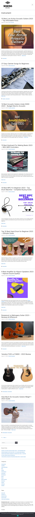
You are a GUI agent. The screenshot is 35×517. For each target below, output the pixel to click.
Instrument (5, 58)
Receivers (3, 480)
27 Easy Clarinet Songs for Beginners (15, 64)
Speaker (2, 485)
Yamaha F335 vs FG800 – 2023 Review (16, 354)
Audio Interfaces (4, 467)
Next (5, 437)
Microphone (3, 474)
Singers (2, 482)
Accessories (3, 464)
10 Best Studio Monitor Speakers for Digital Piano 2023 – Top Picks (13, 453)
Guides (4, 98)
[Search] (16, 443)
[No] (33, 514)
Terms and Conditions (5, 499)
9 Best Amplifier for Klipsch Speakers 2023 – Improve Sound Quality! (17, 272)
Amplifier (3, 465)
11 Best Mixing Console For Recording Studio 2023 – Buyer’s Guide (13, 456)
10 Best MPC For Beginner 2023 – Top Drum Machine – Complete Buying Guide (16, 189)
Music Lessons (4, 479)
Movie (2, 476)
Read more (24, 55)
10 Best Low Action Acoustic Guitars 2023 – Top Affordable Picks (17, 19)
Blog (2, 468)
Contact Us (3, 494)
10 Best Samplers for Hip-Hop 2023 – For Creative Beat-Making (13, 452)
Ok (17, 515)
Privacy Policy (3, 497)
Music (2, 477)
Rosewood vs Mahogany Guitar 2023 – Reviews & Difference (15, 316)
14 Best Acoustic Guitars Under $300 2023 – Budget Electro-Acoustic (15, 105)
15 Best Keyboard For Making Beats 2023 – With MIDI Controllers (16, 146)
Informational (5, 391)
